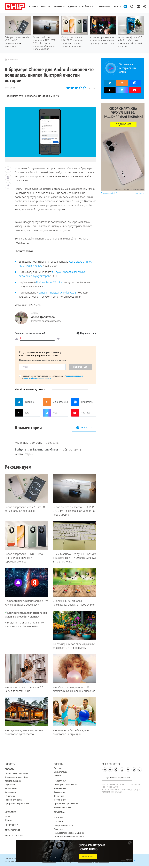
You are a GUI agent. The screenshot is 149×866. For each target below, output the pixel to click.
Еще (116, 6)
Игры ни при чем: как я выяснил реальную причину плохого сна (102, 40)
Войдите (20, 449)
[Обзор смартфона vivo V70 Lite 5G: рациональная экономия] (26, 488)
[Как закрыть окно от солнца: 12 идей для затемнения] (26, 668)
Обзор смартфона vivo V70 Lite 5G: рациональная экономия (17, 41)
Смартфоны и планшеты (16, 773)
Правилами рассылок (74, 376)
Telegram (29, 402)
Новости (45, 6)
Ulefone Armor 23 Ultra (49, 282)
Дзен (27, 412)
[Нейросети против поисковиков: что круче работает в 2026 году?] (26, 582)
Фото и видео (11, 788)
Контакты (139, 193)
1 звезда (68, 88)
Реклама (59, 812)
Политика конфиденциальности (69, 837)
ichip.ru (58, 817)
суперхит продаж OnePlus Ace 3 (57, 292)
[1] (16, 339)
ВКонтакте (87, 402)
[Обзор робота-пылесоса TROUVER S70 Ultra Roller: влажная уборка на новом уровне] (74, 488)
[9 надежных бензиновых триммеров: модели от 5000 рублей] (74, 582)
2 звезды (72, 88)
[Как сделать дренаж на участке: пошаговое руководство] (26, 711)
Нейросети (87, 6)
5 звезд (84, 88)
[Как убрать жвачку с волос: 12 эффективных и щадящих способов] (74, 668)
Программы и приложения (17, 803)
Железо (8, 820)
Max (55, 412)
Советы (58, 6)
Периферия (10, 785)
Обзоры (32, 6)
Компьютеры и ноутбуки (16, 777)
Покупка (58, 768)
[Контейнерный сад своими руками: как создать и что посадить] (74, 625)
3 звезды (76, 88)
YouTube (85, 412)
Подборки (72, 6)
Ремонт (57, 776)
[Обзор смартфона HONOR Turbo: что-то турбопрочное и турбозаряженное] (26, 535)
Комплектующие (13, 781)
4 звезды (80, 88)
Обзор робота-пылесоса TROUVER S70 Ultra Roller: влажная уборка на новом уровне (44, 43)
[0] (58, 339)
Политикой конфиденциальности (37, 378)
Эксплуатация (61, 772)
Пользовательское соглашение (69, 833)
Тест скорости (14, 835)
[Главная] (6, 60)
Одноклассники (60, 402)
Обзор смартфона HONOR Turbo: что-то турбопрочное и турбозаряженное (73, 41)
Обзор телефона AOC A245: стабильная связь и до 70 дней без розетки (131, 41)
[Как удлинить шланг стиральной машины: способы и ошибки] (26, 615)
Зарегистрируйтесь (45, 449)
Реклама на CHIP (109, 193)
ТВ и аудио (10, 796)
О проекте (58, 821)
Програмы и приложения (66, 803)
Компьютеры (60, 788)
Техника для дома (13, 800)
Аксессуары (10, 792)
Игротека (10, 812)
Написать (86, 427)
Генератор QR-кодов (63, 825)
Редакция (58, 829)
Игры (7, 816)
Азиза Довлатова (43, 317)
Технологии (103, 6)
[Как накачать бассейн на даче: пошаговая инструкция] (74, 711)
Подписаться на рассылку (117, 777)
